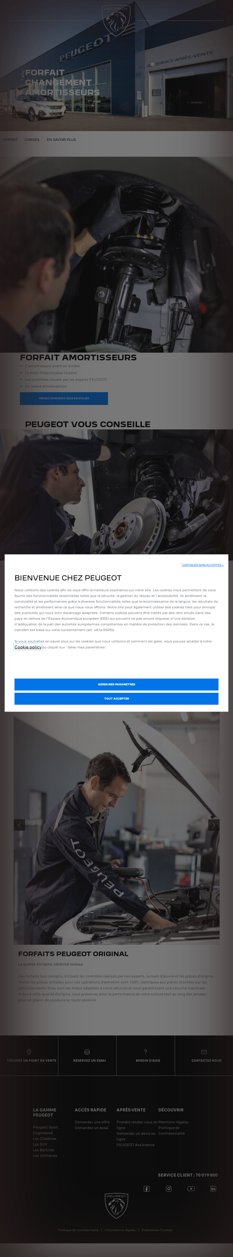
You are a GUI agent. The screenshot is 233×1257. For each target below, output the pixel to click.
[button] (203, 565)
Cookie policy (27, 647)
